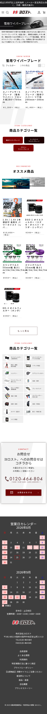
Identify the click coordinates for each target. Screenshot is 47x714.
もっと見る (23, 330)
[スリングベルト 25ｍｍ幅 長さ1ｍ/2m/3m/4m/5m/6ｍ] (34, 252)
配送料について (23, 675)
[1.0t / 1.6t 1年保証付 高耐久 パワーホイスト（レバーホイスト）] (12, 207)
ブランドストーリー (23, 688)
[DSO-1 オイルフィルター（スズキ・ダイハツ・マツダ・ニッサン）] (34, 207)
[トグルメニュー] (3, 12)
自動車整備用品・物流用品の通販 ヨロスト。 (26, 705)
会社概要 (23, 684)
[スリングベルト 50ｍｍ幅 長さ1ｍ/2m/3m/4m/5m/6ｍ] (12, 252)
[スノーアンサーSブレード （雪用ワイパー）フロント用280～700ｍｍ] (12, 79)
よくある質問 (23, 655)
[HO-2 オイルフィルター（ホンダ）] (12, 295)
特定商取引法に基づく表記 (23, 663)
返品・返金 (23, 680)
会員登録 (23, 651)
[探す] (8, 12)
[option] (23, 23)
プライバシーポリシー (23, 667)
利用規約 (23, 659)
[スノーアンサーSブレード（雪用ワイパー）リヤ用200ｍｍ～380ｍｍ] (34, 79)
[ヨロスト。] (22, 12)
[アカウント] (38, 12)
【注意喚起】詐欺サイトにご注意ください (23, 671)
